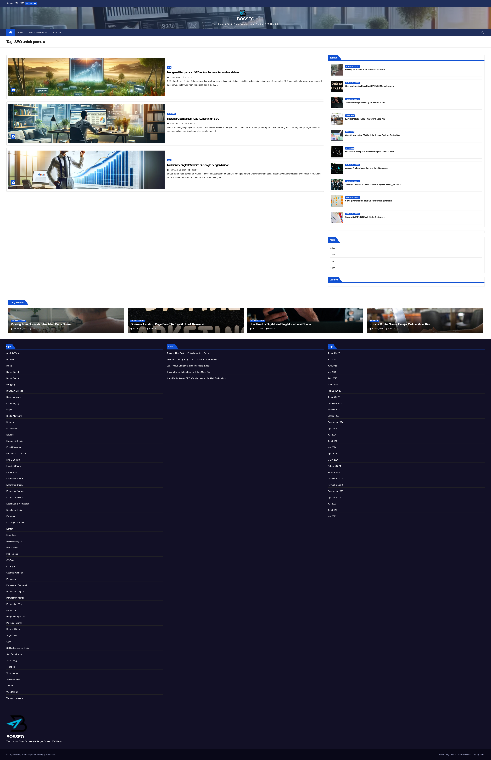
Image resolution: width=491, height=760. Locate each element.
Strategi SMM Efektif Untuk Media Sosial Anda (365, 217)
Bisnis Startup (12, 378)
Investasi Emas (13, 466)
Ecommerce (12, 428)
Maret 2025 (333, 385)
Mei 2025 (332, 372)
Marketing (11, 535)
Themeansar (50, 755)
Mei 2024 (332, 447)
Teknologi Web (13, 673)
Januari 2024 (334, 472)
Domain (10, 422)
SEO (169, 67)
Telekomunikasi (13, 679)
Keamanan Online (14, 497)
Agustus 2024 (334, 428)
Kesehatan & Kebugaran (17, 504)
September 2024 (335, 422)
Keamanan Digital (14, 485)
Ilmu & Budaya (13, 460)
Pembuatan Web (14, 604)
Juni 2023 (332, 510)
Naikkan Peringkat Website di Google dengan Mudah (198, 165)
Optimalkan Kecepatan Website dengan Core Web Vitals (369, 152)
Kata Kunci (171, 113)
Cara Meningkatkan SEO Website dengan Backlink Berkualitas (372, 135)
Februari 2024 (334, 466)
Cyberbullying (12, 403)
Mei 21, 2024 (175, 77)
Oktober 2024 (334, 416)
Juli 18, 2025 (139, 329)
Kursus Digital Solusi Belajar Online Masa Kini (365, 119)
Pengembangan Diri (15, 617)
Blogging (10, 385)
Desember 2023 (335, 479)
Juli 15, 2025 (258, 329)
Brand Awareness (14, 391)
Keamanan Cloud (14, 479)
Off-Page (10, 560)
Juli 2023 (332, 504)
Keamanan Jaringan (15, 491)
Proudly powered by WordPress (18, 755)
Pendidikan (350, 115)
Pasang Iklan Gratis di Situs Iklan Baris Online (364, 70)
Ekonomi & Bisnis (14, 441)
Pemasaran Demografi (16, 585)
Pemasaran (11, 579)
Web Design (12, 692)
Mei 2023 (332, 516)
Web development (14, 698)
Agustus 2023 (334, 497)
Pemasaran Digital (15, 592)
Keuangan (11, 516)
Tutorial (9, 686)
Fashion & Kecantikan (16, 454)
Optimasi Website (14, 573)
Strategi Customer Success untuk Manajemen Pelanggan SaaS (372, 184)
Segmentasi (12, 635)
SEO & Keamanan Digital (18, 648)
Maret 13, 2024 (177, 124)
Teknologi (350, 132)
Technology (11, 661)
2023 (332, 268)
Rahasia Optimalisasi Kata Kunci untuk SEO (193, 118)
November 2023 (335, 485)
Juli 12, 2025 (378, 329)
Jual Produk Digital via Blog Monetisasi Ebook (365, 102)
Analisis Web (12, 353)
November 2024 (335, 410)
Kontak (57, 33)
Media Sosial (12, 548)
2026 (332, 248)
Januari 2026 (334, 353)
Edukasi (10, 435)
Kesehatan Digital (14, 510)
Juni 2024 (332, 441)
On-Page (10, 566)
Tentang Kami (478, 755)
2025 (332, 255)
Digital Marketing (14, 416)
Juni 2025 (332, 366)
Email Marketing (13, 447)
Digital (9, 410)
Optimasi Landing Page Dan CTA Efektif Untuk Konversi (369, 86)
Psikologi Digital (14, 623)
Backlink (10, 359)
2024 (332, 261)
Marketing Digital (14, 541)
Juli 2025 (332, 359)
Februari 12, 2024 (178, 170)
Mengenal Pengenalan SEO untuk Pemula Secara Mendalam (203, 72)
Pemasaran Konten (15, 598)
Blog (447, 755)
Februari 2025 (334, 391)
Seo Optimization (14, 654)
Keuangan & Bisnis (352, 66)
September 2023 (335, 491)
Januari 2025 (334, 397)
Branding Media (13, 397)
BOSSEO (245, 18)
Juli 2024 (332, 435)
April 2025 (332, 378)
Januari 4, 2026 (20, 329)
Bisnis (9, 366)
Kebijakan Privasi (38, 33)
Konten (9, 529)
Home (20, 33)
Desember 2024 (335, 403)
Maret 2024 (333, 460)
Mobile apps (12, 554)
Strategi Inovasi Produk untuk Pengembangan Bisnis (368, 201)
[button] (483, 32)
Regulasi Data (13, 629)
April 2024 (332, 454)
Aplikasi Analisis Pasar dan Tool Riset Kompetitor (366, 168)
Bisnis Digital (12, 372)
